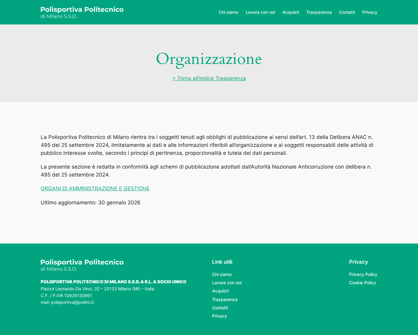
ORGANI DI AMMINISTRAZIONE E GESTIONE (95, 188)
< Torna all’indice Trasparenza (209, 78)
